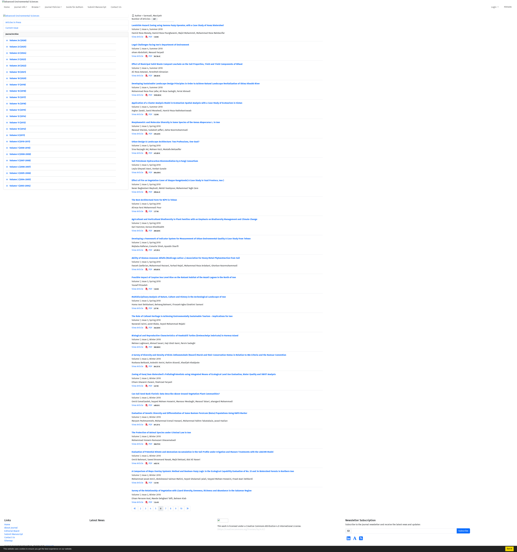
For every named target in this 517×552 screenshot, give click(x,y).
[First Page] (135, 508)
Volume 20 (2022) (18, 66)
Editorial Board (11, 531)
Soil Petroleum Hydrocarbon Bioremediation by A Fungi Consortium (165, 161)
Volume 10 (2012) (18, 129)
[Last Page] (187, 508)
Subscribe (463, 531)
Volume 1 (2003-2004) (20, 186)
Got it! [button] (509, 549)
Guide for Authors (74, 7)
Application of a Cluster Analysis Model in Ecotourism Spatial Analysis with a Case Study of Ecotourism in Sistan (187, 103)
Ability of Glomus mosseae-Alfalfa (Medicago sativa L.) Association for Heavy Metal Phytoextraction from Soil (186, 258)
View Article (137, 37)
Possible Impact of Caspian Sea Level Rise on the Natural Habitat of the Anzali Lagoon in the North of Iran (184, 277)
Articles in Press (13, 22)
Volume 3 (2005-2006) (20, 173)
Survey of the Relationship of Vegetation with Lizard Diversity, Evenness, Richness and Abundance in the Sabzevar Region (191, 490)
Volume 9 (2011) (17, 135)
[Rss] (361, 539)
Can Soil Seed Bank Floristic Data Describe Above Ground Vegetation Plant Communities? (176, 394)
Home (7, 7)
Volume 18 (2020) (18, 78)
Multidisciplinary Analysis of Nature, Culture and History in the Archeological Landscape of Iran (179, 297)
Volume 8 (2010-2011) (20, 141)
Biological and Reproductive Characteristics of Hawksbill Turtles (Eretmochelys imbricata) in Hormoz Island (185, 335)
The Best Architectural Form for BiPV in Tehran (154, 200)
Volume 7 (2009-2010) (20, 148)
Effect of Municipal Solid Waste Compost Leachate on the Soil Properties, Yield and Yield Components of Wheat (187, 64)
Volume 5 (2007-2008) (20, 160)
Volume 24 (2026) (18, 40)
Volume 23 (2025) (18, 47)
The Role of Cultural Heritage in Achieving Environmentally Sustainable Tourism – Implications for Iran (182, 316)
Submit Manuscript (97, 7)
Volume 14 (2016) (18, 103)
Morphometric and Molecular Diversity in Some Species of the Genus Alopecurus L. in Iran (176, 122)
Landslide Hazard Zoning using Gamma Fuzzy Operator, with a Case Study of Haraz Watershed (178, 25)
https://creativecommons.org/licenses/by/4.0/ (241, 529)
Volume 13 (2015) (18, 110)
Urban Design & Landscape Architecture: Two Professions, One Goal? (165, 141)
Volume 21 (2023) (18, 59)
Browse (35, 7)
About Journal (11, 527)
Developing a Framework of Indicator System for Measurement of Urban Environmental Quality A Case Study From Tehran (191, 238)
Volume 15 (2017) (18, 97)
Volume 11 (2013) (18, 122)
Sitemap (8, 540)
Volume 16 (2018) (18, 91)
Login (494, 7)
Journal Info (19, 7)
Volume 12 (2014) (18, 116)
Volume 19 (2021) (18, 72)
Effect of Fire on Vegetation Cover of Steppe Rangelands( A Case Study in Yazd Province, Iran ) (178, 180)
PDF (153, 37)
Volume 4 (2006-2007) (20, 167)
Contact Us (116, 7)
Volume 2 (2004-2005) (20, 179)
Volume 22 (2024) (18, 53)
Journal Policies (52, 7)
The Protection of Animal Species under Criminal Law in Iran (161, 432)
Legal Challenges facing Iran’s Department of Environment (160, 44)
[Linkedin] (348, 539)
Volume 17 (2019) (18, 85)
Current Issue (12, 28)
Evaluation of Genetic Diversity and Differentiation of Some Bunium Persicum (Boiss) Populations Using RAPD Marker (189, 413)
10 (181, 508)
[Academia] (354, 539)
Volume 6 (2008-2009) (20, 154)
